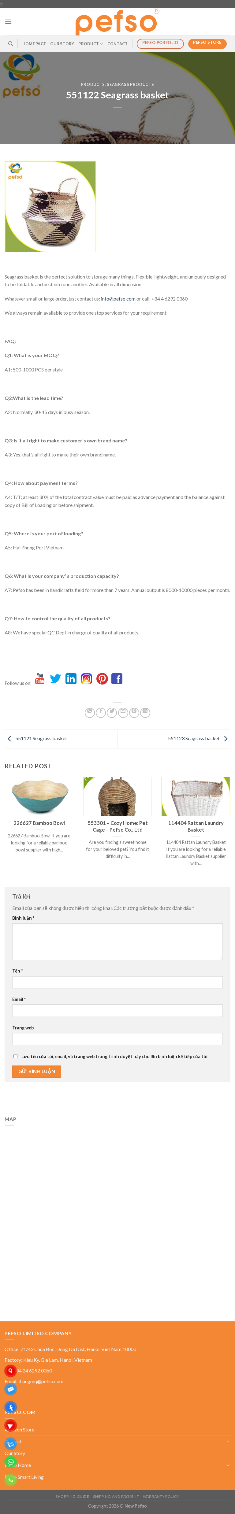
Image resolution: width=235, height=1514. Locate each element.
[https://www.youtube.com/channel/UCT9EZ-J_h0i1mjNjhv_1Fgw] (39, 683)
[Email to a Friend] (123, 713)
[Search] (10, 44)
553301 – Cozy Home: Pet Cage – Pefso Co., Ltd (118, 826)
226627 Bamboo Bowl (39, 823)
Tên (17, 970)
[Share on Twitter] (112, 713)
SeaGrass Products (130, 84)
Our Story (62, 43)
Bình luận (23, 918)
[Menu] (8, 21)
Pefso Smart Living (24, 1477)
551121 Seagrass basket (40, 738)
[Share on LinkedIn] (145, 713)
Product (88, 43)
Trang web (23, 1027)
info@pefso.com (118, 298)
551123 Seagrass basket (194, 738)
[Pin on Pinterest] (134, 713)
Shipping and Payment (116, 1496)
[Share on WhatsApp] (90, 713)
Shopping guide (72, 1496)
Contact (117, 43)
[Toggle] (228, 1441)
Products (93, 84)
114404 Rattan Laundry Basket (196, 826)
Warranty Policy (161, 1496)
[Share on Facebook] (101, 713)
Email (19, 999)
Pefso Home (18, 1465)
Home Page (34, 43)
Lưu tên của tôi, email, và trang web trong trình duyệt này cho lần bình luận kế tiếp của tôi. (114, 1056)
